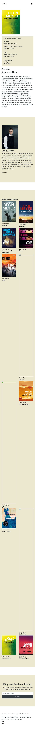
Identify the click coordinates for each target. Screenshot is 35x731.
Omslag (6, 62)
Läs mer (4, 172)
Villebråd (21, 226)
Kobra (3, 280)
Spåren (4, 507)
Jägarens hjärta (6, 658)
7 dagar (21, 380)
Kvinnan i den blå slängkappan (7, 251)
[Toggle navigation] (31, 3)
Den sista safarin (24, 404)
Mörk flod (4, 225)
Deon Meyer (5, 223)
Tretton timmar (6, 532)
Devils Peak (22, 634)
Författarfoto (7, 63)
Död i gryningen (24, 658)
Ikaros (21, 251)
